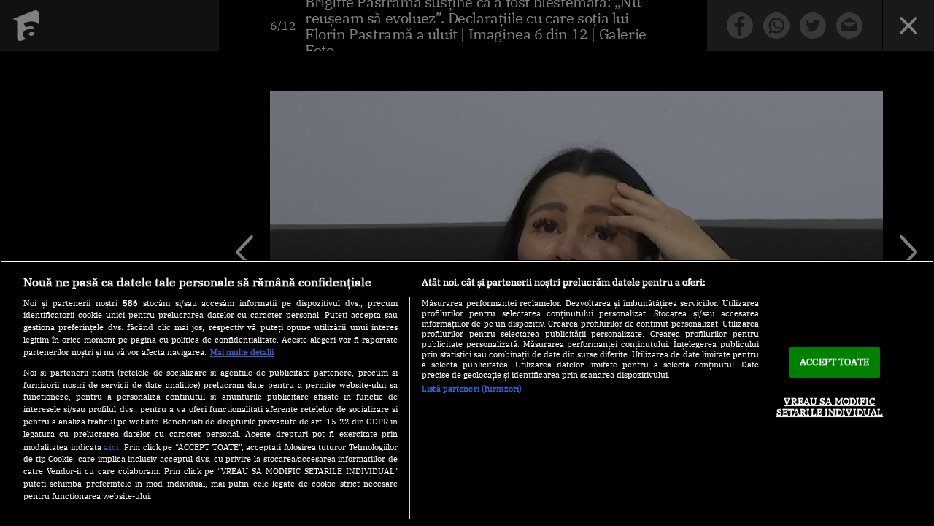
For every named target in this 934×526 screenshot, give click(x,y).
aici (111, 446)
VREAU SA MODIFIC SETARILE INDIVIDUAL (829, 407)
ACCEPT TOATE (834, 362)
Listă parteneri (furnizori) (472, 389)
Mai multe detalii (242, 352)
